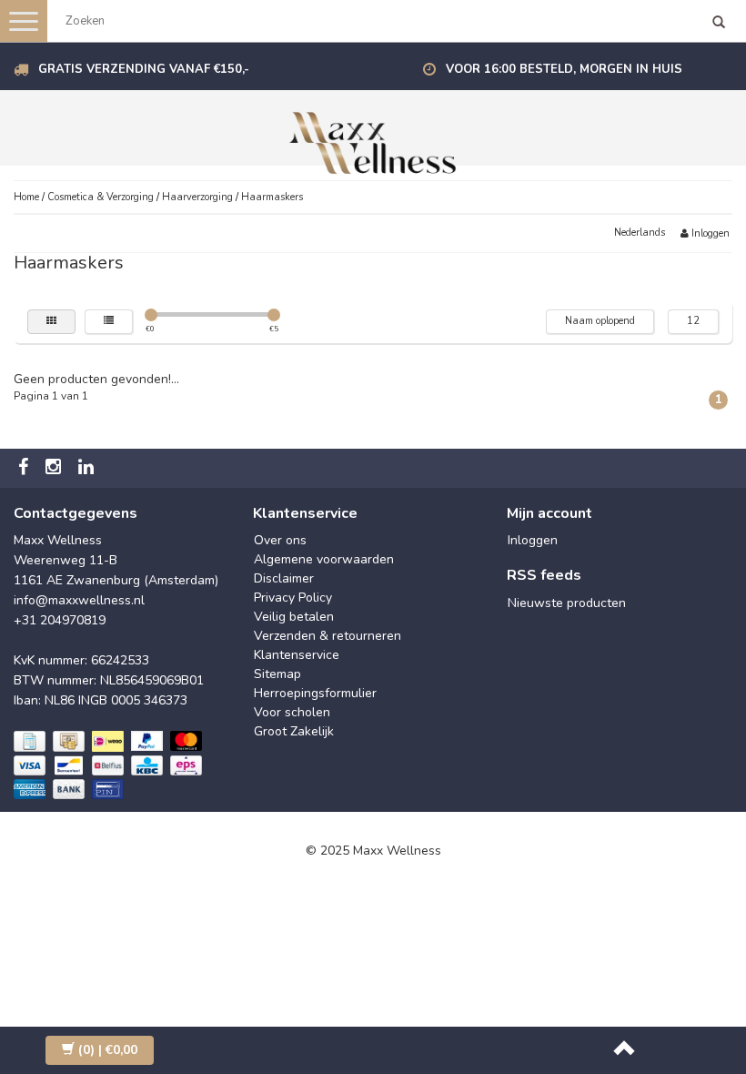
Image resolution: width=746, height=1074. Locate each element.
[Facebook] (25, 468)
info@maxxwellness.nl (79, 600)
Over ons (280, 540)
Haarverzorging (197, 197)
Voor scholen (292, 712)
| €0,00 (107, 1050)
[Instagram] (55, 468)
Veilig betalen (294, 616)
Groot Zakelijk (294, 731)
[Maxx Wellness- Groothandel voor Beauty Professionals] (373, 139)
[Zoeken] (718, 24)
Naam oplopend (600, 321)
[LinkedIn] (88, 468)
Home (26, 197)
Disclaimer (284, 578)
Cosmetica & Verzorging (100, 197)
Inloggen (709, 233)
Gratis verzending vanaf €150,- (143, 69)
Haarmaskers (272, 197)
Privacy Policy (293, 597)
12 (693, 321)
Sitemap (277, 674)
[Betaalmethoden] (110, 766)
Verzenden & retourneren (327, 635)
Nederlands (639, 232)
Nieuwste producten (567, 603)
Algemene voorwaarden (324, 559)
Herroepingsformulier (315, 693)
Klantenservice (296, 655)
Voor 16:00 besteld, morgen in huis (564, 69)
